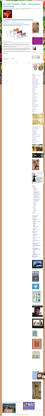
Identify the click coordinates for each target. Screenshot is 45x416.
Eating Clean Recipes (34, 137)
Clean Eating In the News (34, 80)
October (34, 203)
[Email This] (10, 58)
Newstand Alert (33, 98)
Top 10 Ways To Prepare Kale (36, 191)
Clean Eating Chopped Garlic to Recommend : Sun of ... (36, 192)
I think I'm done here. (35, 232)
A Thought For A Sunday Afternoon (35, 190)
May (33, 207)
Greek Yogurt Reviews (34, 93)
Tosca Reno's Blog (34, 142)
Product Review (6, 59)
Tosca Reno (33, 108)
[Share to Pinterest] (13, 58)
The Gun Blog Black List (35, 248)
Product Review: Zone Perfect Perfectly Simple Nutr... (36, 200)
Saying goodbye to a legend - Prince (36, 219)
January (34, 211)
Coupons (33, 88)
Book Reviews (33, 77)
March (34, 209)
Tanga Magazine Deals (34, 105)
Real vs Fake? (33, 102)
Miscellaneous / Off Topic (34, 97)
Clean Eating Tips (34, 85)
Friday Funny (33, 92)
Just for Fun (33, 95)
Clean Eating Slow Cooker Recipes (35, 83)
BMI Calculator (35, 288)
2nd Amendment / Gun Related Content (36, 75)
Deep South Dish (35, 223)
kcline (23, 414)
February (34, 210)
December (34, 188)
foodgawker (34, 229)
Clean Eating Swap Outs (34, 84)
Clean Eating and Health (34, 79)
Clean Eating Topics (34, 86)
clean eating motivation (34, 82)
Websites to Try (33, 111)
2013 (33, 186)
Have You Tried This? (34, 94)
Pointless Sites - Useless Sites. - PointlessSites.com (36, 243)
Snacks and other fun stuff (35, 104)
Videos (33, 110)
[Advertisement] (36, 365)
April (34, 208)
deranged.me (34, 225)
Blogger (28, 414)
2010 (33, 213)
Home (17, 62)
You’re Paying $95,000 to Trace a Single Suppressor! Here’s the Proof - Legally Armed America (37, 249)
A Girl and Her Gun (35, 216)
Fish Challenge (33, 90)
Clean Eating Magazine (34, 81)
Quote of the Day (34, 101)
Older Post (29, 62)
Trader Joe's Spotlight (34, 109)
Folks (32, 91)
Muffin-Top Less (33, 138)
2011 (33, 212)
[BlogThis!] (11, 58)
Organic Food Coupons (34, 139)
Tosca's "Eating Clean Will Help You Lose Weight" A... (36, 196)
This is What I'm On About (35, 106)
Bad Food (33, 76)
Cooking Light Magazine (34, 87)
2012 (33, 187)
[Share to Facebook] (12, 58)
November (34, 202)
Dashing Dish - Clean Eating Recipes (36, 136)
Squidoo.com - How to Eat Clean (35, 141)
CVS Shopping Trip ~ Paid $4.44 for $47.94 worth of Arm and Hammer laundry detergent (37, 246)
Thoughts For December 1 (36, 201)
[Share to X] (12, 58)
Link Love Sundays (34, 96)
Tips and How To (34, 107)
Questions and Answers (34, 100)
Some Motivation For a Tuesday (36, 193)
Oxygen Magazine (34, 140)
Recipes (33, 103)
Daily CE (33, 89)
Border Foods (33, 78)
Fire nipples (34, 252)
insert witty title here (35, 231)
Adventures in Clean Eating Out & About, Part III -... (36, 194)
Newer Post (5, 62)
